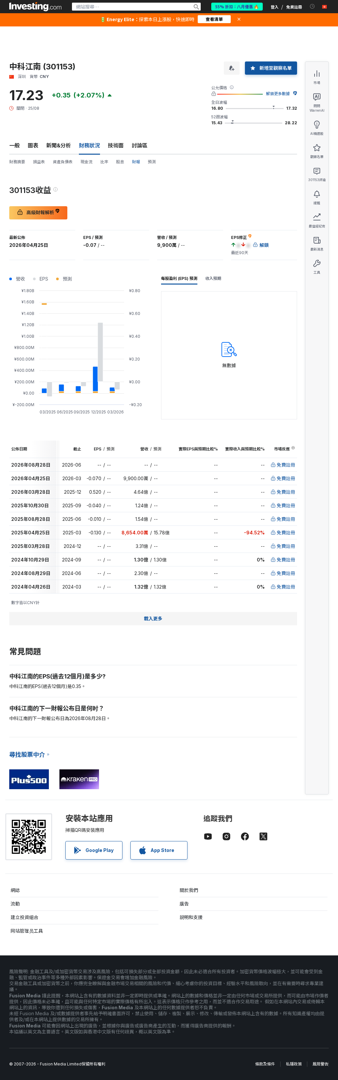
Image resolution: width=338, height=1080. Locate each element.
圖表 (33, 145)
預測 (152, 161)
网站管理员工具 (27, 931)
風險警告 (320, 1063)
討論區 (140, 145)
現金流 (86, 161)
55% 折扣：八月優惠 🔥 (237, 6)
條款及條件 (265, 1063)
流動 (15, 903)
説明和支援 (191, 917)
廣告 (184, 903)
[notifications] (312, 6)
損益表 (39, 161)
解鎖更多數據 (278, 93)
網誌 (15, 890)
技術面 (116, 145)
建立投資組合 (24, 917)
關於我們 (189, 890)
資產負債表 (63, 161)
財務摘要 (17, 161)
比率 (104, 161)
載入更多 (153, 618)
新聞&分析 (58, 145)
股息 (120, 161)
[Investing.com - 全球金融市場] (35, 6)
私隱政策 (294, 1063)
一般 (14, 145)
